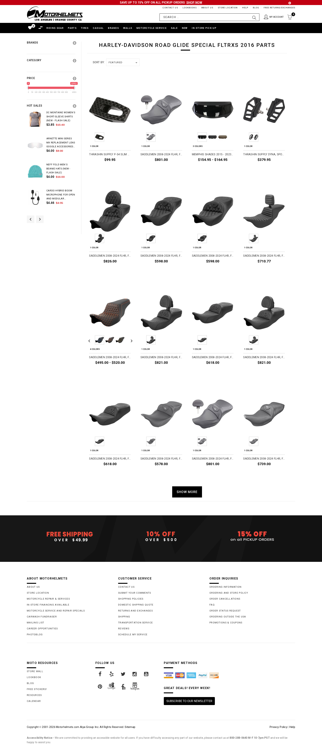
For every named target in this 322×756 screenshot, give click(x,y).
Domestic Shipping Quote (135, 604)
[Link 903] (123, 674)
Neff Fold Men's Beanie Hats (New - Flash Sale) (58, 168)
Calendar (34, 701)
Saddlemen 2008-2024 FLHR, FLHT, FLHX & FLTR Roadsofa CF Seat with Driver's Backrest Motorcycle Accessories (161, 154)
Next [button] (40, 219)
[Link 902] (112, 674)
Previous (89, 137)
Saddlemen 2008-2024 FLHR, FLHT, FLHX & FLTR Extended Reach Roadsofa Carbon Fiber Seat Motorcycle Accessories (213, 357)
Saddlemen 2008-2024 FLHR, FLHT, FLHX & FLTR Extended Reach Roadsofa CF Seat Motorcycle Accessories (161, 458)
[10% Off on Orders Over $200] (161, 536)
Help (245, 8)
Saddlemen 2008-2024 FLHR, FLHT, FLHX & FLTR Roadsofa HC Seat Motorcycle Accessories (110, 458)
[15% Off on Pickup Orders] (252, 536)
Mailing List (35, 622)
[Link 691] (35, 145)
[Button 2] (254, 17)
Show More (187, 492)
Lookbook (34, 677)
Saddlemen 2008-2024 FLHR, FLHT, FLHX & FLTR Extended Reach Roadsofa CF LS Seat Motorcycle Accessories (161, 255)
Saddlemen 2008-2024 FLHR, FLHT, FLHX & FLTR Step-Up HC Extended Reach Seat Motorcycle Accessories (110, 357)
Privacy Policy (278, 727)
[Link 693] (35, 171)
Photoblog (35, 634)
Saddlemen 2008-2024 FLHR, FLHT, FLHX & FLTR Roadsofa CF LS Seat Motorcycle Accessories (213, 255)
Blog (256, 8)
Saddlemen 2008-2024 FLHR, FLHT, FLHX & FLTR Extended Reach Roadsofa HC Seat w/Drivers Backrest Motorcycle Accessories (161, 357)
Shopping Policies (130, 598)
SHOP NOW (194, 2)
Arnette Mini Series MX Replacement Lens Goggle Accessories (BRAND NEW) (60, 143)
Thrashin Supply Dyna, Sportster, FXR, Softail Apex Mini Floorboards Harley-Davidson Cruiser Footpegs (264, 154)
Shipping (124, 616)
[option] (51, 123)
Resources (34, 695)
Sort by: (99, 62)
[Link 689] (35, 119)
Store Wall (35, 671)
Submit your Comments (134, 592)
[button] (274, 17)
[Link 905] (146, 674)
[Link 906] (100, 686)
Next (130, 137)
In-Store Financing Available (48, 604)
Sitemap (130, 727)
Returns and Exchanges (135, 610)
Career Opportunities (42, 628)
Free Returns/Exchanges (279, 8)
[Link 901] (100, 674)
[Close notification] (290, 3)
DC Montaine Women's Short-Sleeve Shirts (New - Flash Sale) (60, 116)
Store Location (228, 8)
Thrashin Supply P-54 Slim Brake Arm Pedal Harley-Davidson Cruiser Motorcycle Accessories (110, 154)
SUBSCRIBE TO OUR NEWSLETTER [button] (189, 701)
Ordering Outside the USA (227, 616)
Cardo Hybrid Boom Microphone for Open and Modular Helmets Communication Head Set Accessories (60, 195)
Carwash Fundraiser (42, 616)
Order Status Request (225, 610)
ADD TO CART (120, 168)
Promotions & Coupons (225, 622)
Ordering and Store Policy (228, 592)
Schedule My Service (132, 634)
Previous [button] (30, 219)
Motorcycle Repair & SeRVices (48, 598)
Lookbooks (190, 8)
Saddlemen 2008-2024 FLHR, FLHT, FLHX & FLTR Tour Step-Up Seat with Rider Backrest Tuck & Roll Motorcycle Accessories (264, 255)
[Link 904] (135, 674)
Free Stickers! (37, 689)
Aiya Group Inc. (89, 727)
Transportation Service (135, 622)
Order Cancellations (224, 598)
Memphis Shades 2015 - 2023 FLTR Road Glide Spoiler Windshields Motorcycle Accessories (213, 154)
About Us (207, 8)
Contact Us (170, 8)
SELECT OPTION (222, 168)
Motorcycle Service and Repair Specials (56, 610)
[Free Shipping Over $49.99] (70, 536)
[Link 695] (35, 197)
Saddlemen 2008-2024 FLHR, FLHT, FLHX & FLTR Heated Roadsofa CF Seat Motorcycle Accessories (264, 458)
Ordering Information (225, 586)
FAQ (212, 604)
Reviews (123, 628)
